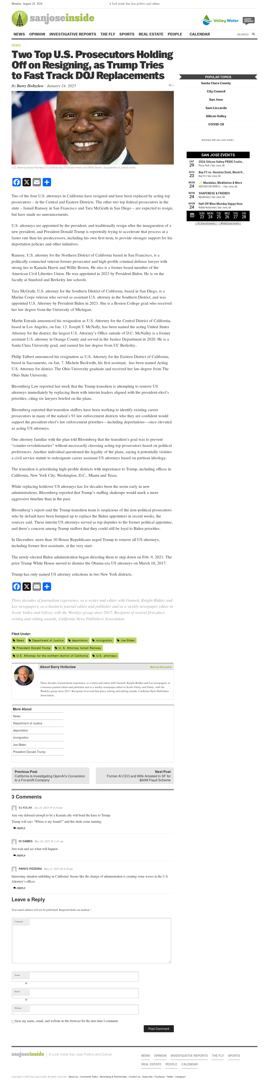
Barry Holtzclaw (30, 85)
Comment (19, 921)
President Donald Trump (33, 648)
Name (21, 976)
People (175, 34)
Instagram (180, 1076)
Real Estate (151, 34)
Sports (126, 34)
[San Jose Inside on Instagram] (255, 4)
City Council (216, 91)
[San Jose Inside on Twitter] (243, 4)
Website (18, 1008)
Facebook (159, 1076)
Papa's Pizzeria (30, 869)
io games (26, 841)
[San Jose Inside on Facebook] (249, 4)
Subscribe (147, 1076)
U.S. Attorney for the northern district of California (52, 656)
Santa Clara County (216, 83)
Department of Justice (48, 640)
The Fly (107, 34)
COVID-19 (216, 124)
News (19, 34)
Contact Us (134, 1076)
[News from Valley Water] (228, 19)
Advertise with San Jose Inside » (218, 139)
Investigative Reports (72, 34)
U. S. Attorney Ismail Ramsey (80, 648)
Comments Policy (89, 1076)
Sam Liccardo (216, 108)
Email (21, 992)
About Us (73, 1076)
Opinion (37, 34)
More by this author (161, 667)
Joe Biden (128, 640)
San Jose (216, 99)
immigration (104, 640)
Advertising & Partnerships (113, 1076)
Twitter (170, 1076)
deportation (80, 640)
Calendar (200, 34)
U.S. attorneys (106, 656)
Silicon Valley (216, 116)
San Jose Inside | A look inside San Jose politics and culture (62, 1054)
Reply (21, 828)
